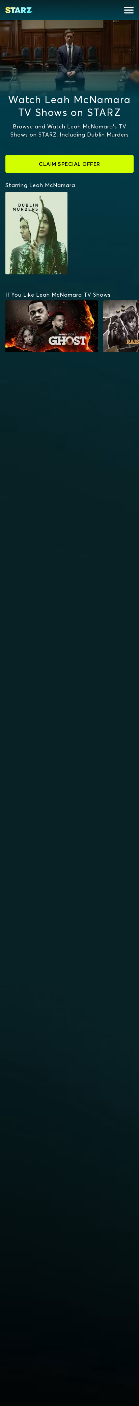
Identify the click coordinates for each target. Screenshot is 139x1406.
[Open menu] (129, 10)
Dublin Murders (30, 195)
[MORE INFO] (51, 326)
